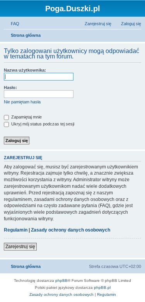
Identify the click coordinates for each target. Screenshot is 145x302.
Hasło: (10, 87)
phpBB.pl (102, 287)
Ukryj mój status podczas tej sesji (42, 124)
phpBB (61, 280)
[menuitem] (11, 23)
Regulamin (15, 230)
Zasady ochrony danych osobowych (70, 230)
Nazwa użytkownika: (25, 70)
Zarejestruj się (20, 246)
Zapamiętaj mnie (26, 117)
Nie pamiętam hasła (22, 102)
